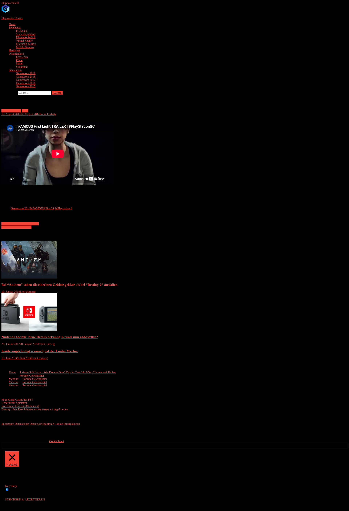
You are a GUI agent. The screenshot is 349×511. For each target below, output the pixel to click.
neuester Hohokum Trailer (16, 227)
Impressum (7, 423)
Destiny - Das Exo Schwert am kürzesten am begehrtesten (34, 409)
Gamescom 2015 (25, 86)
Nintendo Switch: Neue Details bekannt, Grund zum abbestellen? (49, 337)
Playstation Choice (12, 18)
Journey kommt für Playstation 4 (20, 223)
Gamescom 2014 (11, 110)
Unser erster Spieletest (14, 402)
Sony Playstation (25, 34)
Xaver (12, 372)
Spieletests (15, 27)
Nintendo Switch (25, 37)
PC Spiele (21, 30)
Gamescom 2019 (25, 73)
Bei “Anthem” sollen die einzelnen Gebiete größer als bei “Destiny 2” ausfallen (59, 285)
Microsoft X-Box (26, 43)
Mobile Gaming (25, 47)
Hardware (14, 50)
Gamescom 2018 (25, 76)
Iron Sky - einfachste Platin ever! (20, 406)
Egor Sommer (28, 291)
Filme (19, 60)
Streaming (22, 66)
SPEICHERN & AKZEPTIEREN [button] (25, 499)
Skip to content (10, 3)
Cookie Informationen (67, 423)
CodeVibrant (56, 441)
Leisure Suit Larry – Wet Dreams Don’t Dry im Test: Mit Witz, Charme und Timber (68, 372)
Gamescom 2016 (25, 83)
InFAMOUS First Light (43, 208)
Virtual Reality (24, 40)
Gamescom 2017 (25, 79)
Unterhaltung (16, 53)
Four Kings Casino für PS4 (17, 399)
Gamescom (15, 70)
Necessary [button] (11, 486)
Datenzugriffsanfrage (42, 423)
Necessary (15, 489)
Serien (19, 63)
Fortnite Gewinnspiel (32, 375)
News (12, 24)
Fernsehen (22, 56)
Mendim (13, 378)
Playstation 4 (64, 208)
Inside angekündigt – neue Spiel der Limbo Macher (39, 351)
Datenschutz (22, 423)
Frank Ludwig (48, 114)
